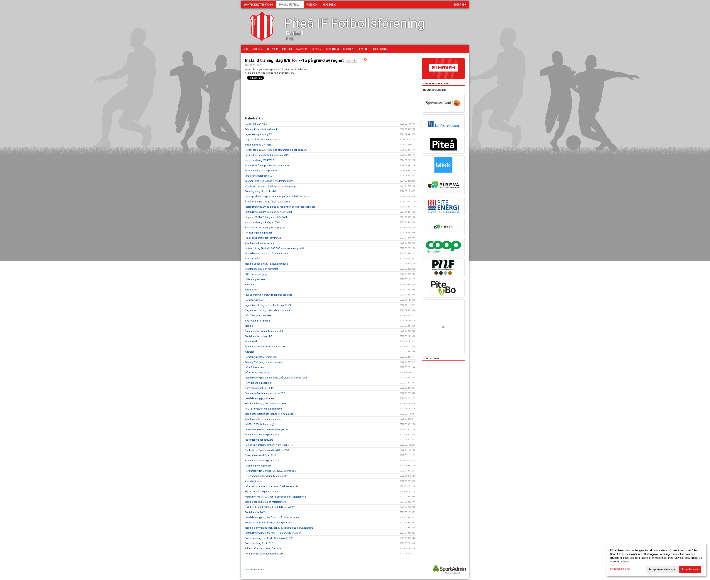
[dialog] (656, 559)
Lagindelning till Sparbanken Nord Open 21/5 (269, 445)
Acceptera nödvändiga (661, 569)
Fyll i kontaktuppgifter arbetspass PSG (265, 403)
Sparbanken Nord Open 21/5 (260, 455)
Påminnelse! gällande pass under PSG (265, 393)
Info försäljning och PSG (258, 315)
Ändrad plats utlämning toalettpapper (265, 227)
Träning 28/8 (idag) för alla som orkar (265, 362)
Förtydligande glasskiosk (258, 382)
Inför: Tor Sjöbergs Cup (257, 372)
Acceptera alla (690, 569)
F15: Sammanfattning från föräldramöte (266, 476)
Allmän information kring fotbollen (263, 548)
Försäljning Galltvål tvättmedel (261, 357)
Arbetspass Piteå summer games (262, 419)
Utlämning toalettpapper (258, 465)
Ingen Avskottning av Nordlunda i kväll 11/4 (268, 305)
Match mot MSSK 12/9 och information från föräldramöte (275, 496)
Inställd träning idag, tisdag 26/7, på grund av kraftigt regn (276, 377)
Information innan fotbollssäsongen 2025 (267, 155)
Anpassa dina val (620, 568)
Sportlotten (251, 289)
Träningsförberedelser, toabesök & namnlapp (269, 413)
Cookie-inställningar (254, 569)
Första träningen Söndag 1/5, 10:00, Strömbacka (271, 470)
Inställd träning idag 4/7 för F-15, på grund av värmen (273, 533)
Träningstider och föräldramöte (261, 129)
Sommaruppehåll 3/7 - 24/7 (259, 388)
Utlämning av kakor (255, 279)
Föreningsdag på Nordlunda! (260, 191)
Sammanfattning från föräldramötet (264, 331)
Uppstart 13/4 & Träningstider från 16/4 (266, 217)
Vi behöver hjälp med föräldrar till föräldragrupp (270, 186)
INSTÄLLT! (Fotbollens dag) (259, 424)
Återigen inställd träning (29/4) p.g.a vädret (267, 201)
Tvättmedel (251, 341)
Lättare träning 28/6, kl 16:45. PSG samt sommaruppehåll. (275, 248)
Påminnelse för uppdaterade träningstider (267, 165)
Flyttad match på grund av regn (261, 491)
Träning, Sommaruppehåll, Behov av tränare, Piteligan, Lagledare (279, 527)
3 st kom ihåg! (252, 258)
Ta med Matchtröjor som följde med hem (266, 253)
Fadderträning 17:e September (261, 170)
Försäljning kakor (254, 300)
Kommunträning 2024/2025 (259, 160)
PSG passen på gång (256, 274)
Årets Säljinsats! (253, 481)
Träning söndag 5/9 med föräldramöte (265, 501)
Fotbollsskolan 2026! (256, 124)
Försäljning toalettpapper (258, 232)
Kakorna (249, 284)
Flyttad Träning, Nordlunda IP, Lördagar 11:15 (268, 294)
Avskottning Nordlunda (257, 320)
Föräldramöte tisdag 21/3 (258, 336)
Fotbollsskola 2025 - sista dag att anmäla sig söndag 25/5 (276, 149)
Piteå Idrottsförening (260, 4)
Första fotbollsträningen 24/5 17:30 (264, 553)
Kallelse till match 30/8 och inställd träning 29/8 (270, 507)
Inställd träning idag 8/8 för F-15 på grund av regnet (294, 60)
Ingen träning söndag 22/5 (259, 439)
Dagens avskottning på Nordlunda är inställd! (269, 310)
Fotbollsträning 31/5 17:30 (259, 543)
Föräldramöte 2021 (255, 512)
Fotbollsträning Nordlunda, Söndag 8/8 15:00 (269, 522)
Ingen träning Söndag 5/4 (258, 134)
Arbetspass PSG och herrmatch (261, 269)
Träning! (249, 325)
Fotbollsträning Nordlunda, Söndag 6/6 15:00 (269, 538)
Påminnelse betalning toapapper (262, 434)
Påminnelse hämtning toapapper (262, 460)
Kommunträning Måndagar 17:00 (262, 222)
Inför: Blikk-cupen (254, 367)
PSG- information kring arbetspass (263, 408)
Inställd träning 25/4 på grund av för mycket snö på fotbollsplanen (280, 206)
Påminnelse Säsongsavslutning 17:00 (265, 346)
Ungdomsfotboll (289, 4)
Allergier (249, 351)
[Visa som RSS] (365, 60)
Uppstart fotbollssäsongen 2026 (262, 139)
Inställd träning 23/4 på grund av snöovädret (268, 212)
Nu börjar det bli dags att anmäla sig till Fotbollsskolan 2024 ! (277, 196)
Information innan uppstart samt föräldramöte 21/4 (272, 486)
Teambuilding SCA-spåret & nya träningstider (269, 181)
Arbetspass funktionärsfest (260, 243)
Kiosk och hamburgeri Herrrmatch (263, 237)
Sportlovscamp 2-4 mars (258, 144)
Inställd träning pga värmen (259, 398)
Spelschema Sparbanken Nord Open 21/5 (267, 450)
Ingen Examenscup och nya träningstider (266, 429)
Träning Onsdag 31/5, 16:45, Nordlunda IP (267, 263)
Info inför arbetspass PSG (259, 175)
